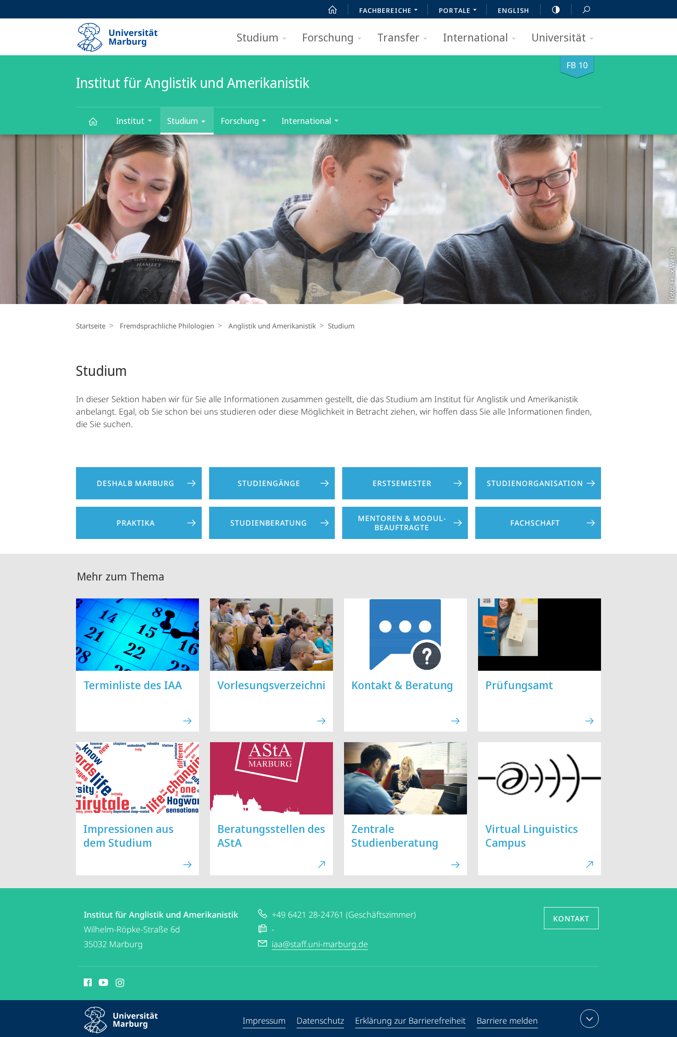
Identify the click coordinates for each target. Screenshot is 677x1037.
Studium (258, 37)
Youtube (102, 984)
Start (332, 9)
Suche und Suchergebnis (586, 9)
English (513, 10)
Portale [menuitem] (455, 10)
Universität (558, 37)
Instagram (120, 984)
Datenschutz (320, 1020)
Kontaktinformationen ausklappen (589, 1018)
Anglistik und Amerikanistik (272, 325)
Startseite (90, 325)
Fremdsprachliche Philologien (167, 325)
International (475, 37)
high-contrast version (556, 9)
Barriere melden (507, 1020)
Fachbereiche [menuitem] (385, 10)
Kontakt (571, 919)
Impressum (264, 1020)
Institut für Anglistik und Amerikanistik (92, 121)
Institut (130, 120)
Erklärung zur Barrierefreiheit (410, 1020)
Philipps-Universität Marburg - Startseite (133, 34)
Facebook (87, 984)
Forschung (328, 37)
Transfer (398, 37)
